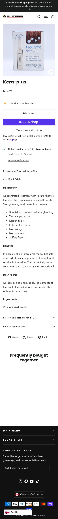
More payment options (29, 130)
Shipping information (20, 317)
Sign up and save (17, 450)
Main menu (11, 430)
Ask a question (14, 326)
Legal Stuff (13, 439)
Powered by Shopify (38, 515)
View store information (18, 160)
